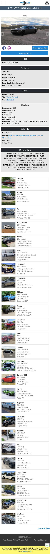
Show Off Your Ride (40, 48)
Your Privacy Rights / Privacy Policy (16, 540)
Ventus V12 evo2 (12, 97)
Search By (47, 4)
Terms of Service (40, 540)
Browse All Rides (25, 53)
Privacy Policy (27, 551)
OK (47, 545)
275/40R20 (10, 100)
